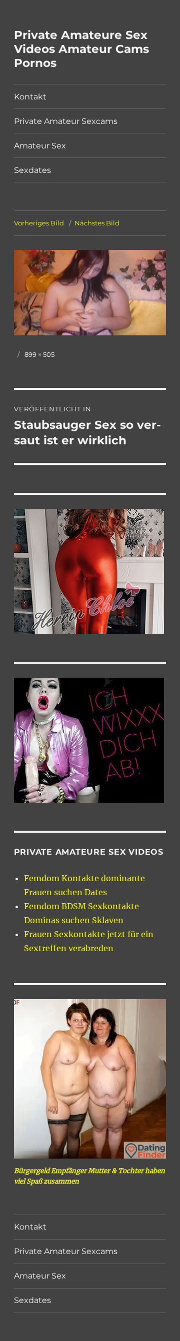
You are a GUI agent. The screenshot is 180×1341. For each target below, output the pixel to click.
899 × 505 (39, 354)
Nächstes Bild (97, 223)
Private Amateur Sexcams (66, 121)
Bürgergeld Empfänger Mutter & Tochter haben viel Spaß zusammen (89, 1176)
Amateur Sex (40, 145)
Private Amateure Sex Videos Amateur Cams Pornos (81, 49)
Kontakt (30, 96)
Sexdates (32, 170)
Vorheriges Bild (39, 223)
